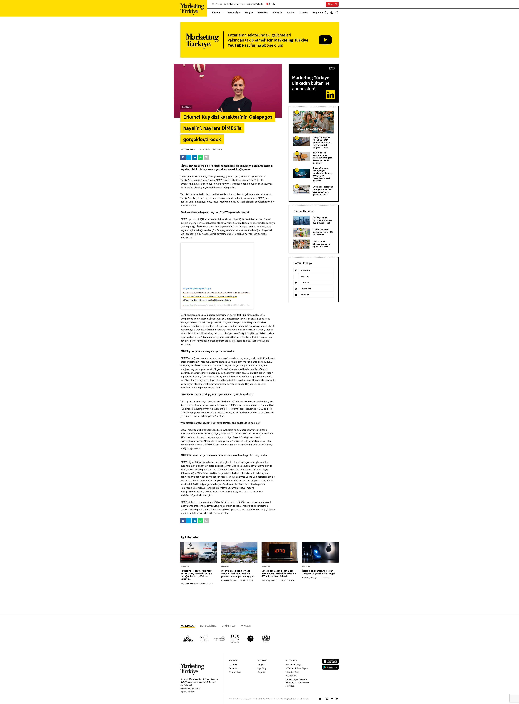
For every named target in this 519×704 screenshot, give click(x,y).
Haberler (216, 12)
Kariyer (291, 12)
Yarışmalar (187, 626)
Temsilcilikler (208, 626)
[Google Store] (330, 668)
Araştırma (317, 12)
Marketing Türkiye (187, 149)
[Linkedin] (337, 698)
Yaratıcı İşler (234, 12)
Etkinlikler (263, 12)
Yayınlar (246, 626)
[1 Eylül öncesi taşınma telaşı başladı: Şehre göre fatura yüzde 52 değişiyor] (301, 156)
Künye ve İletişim (294, 664)
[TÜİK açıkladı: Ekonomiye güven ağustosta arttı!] (301, 244)
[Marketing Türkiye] (193, 8)
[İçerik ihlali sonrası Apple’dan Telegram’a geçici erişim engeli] (320, 552)
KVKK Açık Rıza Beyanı (297, 668)
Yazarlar (303, 12)
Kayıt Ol (261, 672)
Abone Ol (332, 4)
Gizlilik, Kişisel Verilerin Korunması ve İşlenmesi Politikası (297, 682)
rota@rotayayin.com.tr (190, 688)
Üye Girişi (262, 668)
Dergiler (249, 12)
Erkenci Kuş (188, 305)
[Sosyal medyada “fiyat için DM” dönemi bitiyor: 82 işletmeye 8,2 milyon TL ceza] (301, 141)
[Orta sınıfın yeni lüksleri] (313, 122)
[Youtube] (331, 698)
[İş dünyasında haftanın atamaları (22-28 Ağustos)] (301, 220)
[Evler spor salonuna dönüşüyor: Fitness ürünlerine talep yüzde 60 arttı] (301, 189)
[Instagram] (326, 698)
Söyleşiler (277, 12)
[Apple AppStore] (330, 663)
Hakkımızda (291, 660)
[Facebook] (319, 698)
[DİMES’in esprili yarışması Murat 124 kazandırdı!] (301, 232)
